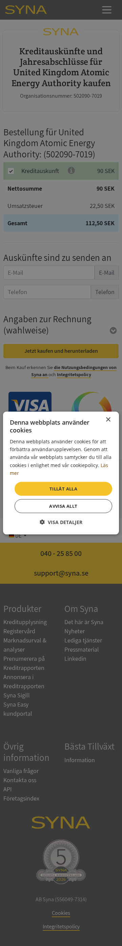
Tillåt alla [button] (63, 488)
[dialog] (61, 473)
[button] (61, 522)
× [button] (107, 419)
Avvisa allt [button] (63, 506)
